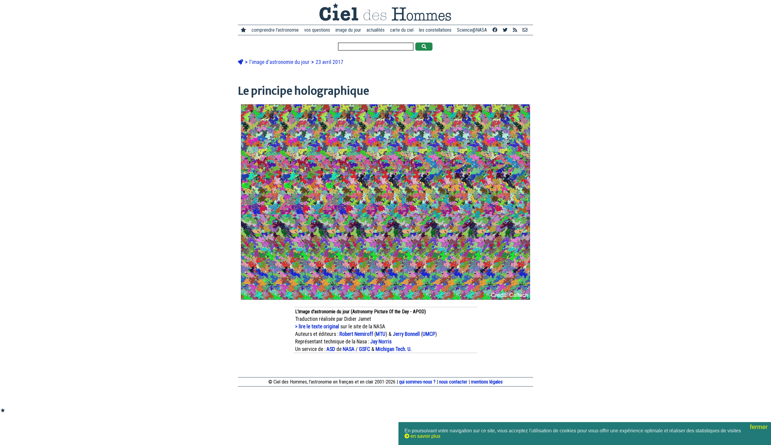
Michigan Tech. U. (394, 349)
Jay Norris (381, 342)
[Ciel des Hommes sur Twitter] (505, 30)
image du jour (348, 30)
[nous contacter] (525, 30)
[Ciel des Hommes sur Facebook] (495, 30)
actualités (376, 30)
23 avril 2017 (329, 62)
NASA (348, 349)
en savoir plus (424, 436)
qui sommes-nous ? (417, 382)
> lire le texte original (317, 326)
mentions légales (487, 382)
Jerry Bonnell (406, 334)
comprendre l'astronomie (275, 30)
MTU (381, 334)
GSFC (364, 349)
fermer (759, 427)
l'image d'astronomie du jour (280, 62)
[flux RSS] (515, 30)
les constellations (435, 30)
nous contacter (453, 382)
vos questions (317, 30)
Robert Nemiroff (356, 334)
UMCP (429, 334)
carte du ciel (402, 30)
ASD (330, 349)
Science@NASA (472, 30)
